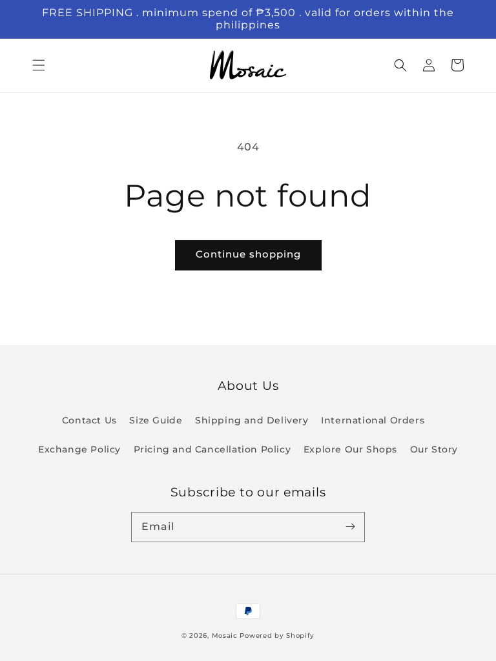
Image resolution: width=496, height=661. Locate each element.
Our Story (434, 449)
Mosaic (225, 635)
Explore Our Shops (350, 449)
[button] (39, 65)
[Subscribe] (350, 527)
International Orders (372, 420)
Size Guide (155, 420)
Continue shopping (248, 254)
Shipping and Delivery (252, 420)
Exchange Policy (79, 449)
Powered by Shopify (277, 635)
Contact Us (89, 420)
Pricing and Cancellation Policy (212, 449)
